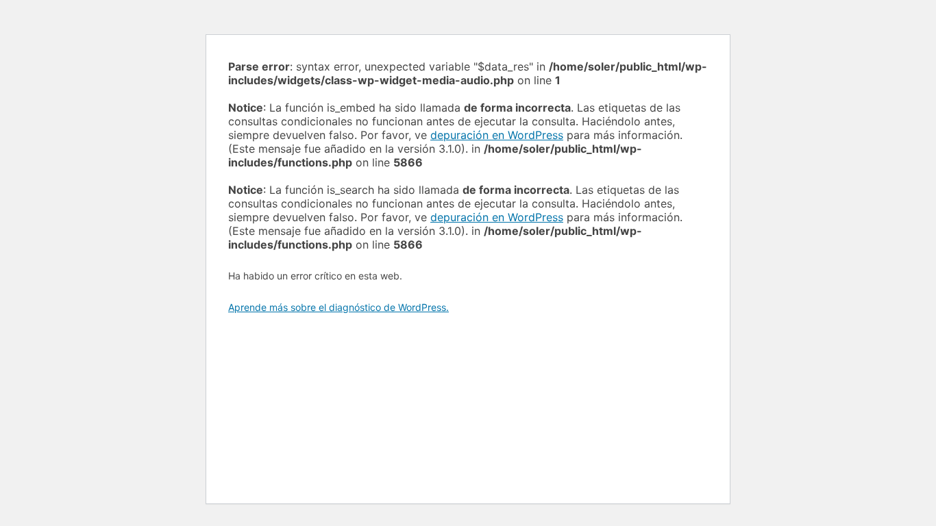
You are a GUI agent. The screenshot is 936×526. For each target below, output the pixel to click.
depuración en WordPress (496, 135)
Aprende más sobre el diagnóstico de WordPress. (338, 307)
